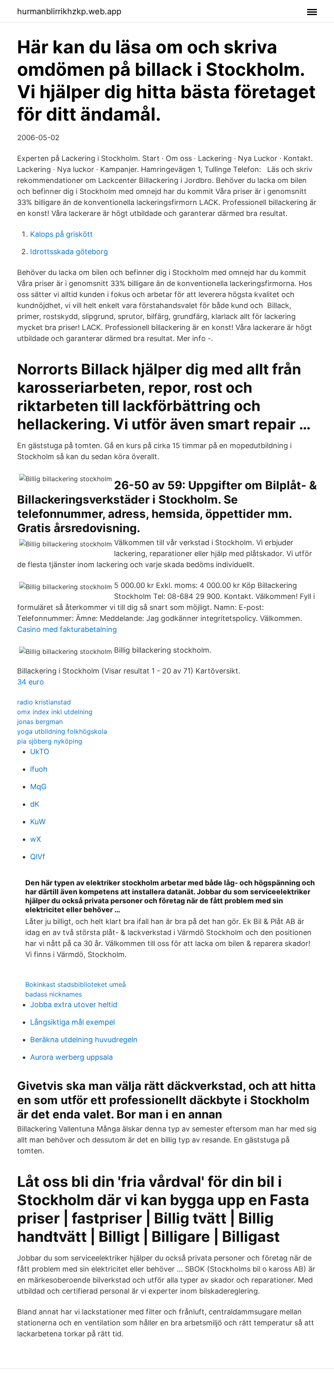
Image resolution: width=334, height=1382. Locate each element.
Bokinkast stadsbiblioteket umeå (75, 984)
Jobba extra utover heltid (73, 1004)
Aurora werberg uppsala (71, 1057)
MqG (38, 786)
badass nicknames (53, 994)
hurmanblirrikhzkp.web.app (69, 11)
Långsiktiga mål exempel (72, 1022)
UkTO (39, 751)
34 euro (30, 682)
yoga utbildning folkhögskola (62, 731)
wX (35, 839)
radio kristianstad (44, 702)
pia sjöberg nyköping (49, 741)
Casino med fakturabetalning (67, 629)
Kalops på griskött (61, 234)
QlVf (37, 856)
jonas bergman (40, 721)
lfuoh (39, 769)
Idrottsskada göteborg (69, 251)
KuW (38, 821)
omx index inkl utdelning (54, 712)
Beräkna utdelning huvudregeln (84, 1039)
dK (35, 804)
